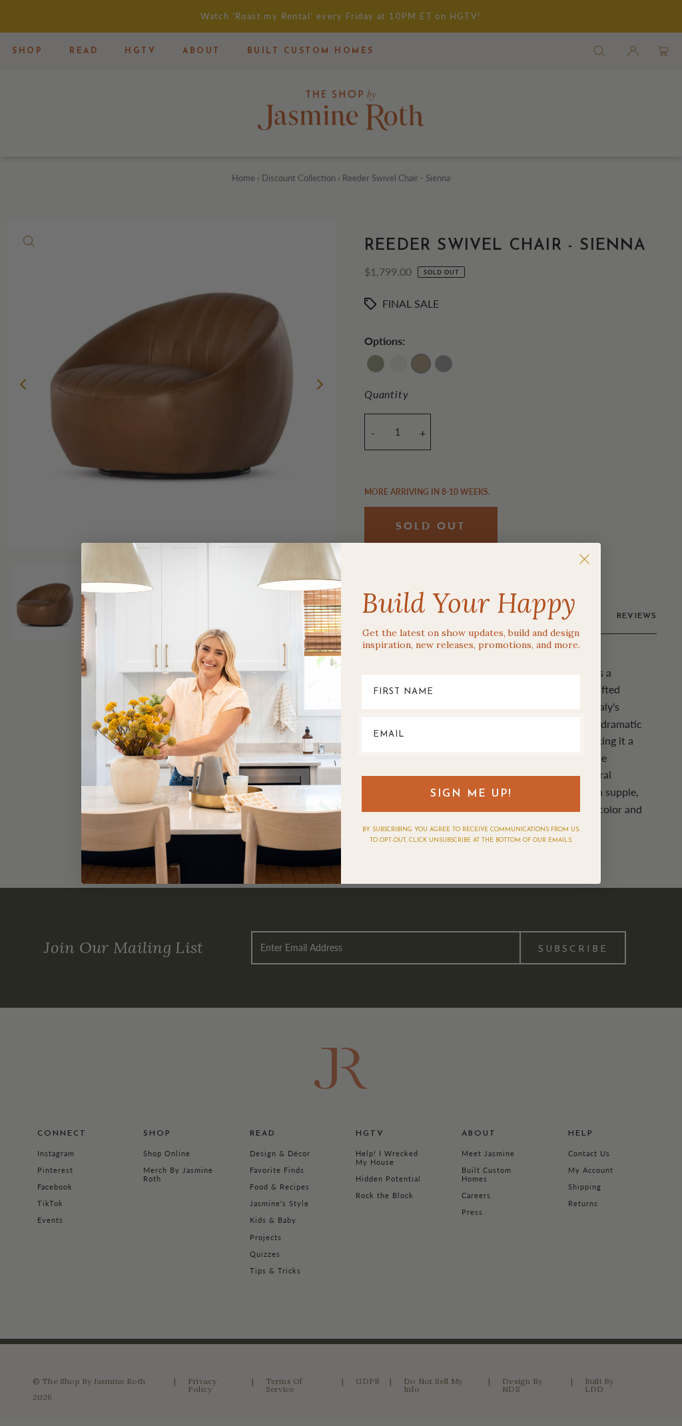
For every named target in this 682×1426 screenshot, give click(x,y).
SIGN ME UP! (471, 794)
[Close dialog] (584, 559)
